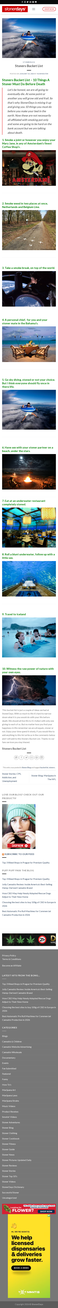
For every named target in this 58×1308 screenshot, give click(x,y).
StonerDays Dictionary (13, 1187)
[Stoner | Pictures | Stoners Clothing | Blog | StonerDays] (15, 9)
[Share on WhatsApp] (16, 757)
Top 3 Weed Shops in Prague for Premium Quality (26, 862)
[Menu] (33, 9)
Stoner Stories (9, 1170)
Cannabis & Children (12, 1041)
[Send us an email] (30, 2)
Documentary (8, 1057)
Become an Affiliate (11, 965)
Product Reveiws (10, 1111)
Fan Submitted (9, 1068)
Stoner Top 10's (9, 1176)
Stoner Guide (8, 1149)
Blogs (5, 1036)
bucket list (44, 767)
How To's (6, 1084)
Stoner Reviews (9, 1165)
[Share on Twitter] (26, 757)
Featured (6, 1073)
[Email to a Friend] (31, 757)
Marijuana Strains (10, 1100)
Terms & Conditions (11, 959)
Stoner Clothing (9, 1133)
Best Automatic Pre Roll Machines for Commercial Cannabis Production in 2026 (26, 913)
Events (5, 1063)
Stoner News (8, 1154)
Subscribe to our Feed (19, 854)
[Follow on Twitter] (27, 2)
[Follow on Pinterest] (33, 2)
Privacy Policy (9, 955)
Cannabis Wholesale (12, 1052)
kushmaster (42, 74)
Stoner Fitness (9, 1143)
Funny (5, 1079)
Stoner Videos (9, 1181)
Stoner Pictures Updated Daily (16, 1160)
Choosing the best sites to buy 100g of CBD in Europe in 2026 (29, 904)
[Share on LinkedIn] (41, 757)
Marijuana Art (9, 1090)
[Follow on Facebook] (22, 2)
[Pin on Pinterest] (36, 757)
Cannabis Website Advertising (17, 1046)
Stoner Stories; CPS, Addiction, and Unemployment (11, 777)
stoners (52, 767)
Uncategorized (9, 1197)
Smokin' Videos (9, 1117)
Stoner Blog (29, 62)
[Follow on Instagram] (25, 2)
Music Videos (8, 1106)
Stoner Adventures (11, 1122)
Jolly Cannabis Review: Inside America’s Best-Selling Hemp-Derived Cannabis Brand (27, 886)
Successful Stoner (10, 1192)
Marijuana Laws (9, 1095)
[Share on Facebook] (21, 757)
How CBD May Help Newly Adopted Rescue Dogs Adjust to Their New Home (26, 895)
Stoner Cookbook (10, 1138)
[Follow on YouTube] (36, 2)
